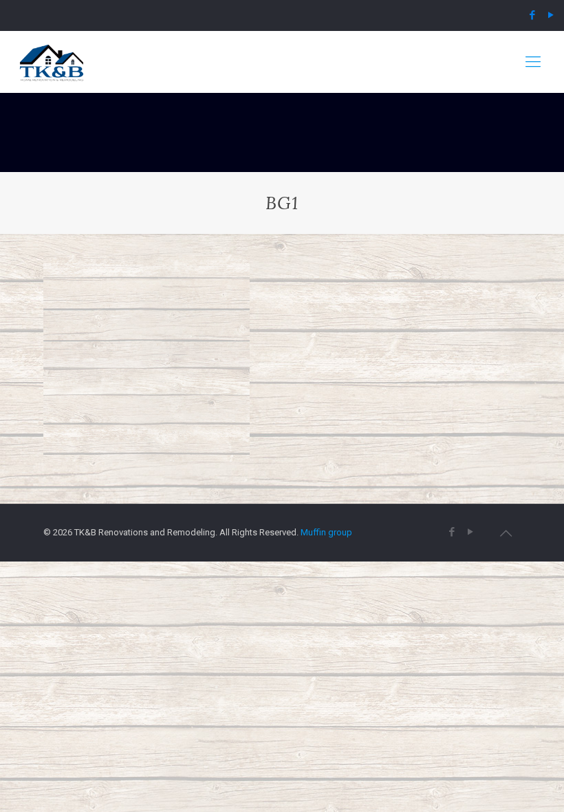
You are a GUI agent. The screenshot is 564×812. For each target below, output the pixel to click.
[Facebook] (532, 15)
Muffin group (326, 532)
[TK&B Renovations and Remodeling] (51, 62)
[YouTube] (551, 15)
